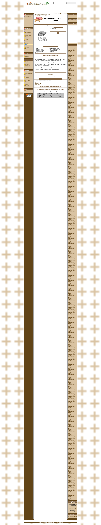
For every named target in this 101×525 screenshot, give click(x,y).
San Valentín (27, 64)
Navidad (26, 61)
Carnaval (26, 62)
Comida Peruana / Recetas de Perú (41, 15)
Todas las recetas (28, 29)
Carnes (27, 44)
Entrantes (27, 31)
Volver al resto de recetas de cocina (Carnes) (42, 14)
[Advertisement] (53, 5)
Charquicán (37, 81)
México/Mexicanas (28, 73)
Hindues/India (27, 78)
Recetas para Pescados (72, 516)
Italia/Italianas (27, 74)
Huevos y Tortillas (28, 32)
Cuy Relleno (37, 82)
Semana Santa (27, 65)
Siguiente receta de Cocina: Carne (60, 76)
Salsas (26, 39)
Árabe (26, 81)
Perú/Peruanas (27, 80)
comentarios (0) (50, 74)
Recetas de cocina (74, 5)
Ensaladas (27, 36)
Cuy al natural (37, 84)
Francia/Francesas (28, 85)
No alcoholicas (27, 55)
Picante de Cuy (38, 83)
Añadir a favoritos (60, 13)
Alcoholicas (27, 56)
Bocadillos (27, 47)
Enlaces (26, 90)
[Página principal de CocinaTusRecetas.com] (37, 4)
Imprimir (65, 13)
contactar (55, 13)
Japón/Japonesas (28, 77)
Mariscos (26, 42)
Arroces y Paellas (28, 40)
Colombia (26, 84)
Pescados (27, 43)
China (26, 76)
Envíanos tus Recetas (72, 508)
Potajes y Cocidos (28, 35)
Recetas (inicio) (28, 16)
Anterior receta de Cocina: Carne (41, 76)
